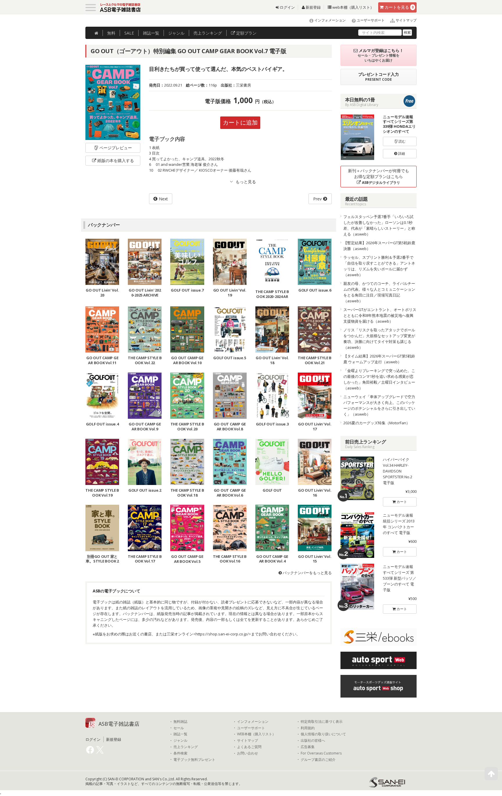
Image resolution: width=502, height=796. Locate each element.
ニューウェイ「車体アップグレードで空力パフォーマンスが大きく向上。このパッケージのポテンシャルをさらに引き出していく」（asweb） (379, 405)
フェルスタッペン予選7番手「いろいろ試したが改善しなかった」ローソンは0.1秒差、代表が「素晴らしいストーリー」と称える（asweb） (379, 225)
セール (178, 728)
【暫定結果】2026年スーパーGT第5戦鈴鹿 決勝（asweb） (379, 245)
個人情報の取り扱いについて (323, 734)
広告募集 (308, 747)
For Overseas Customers (321, 753)
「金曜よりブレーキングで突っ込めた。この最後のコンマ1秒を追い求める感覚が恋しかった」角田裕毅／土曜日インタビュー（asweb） (379, 379)
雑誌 (151, 33)
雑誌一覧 (180, 734)
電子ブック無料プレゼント (194, 759)
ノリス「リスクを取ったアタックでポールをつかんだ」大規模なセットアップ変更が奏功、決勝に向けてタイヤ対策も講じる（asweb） (379, 338)
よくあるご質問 (249, 747)
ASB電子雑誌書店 (118, 723)
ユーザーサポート (370, 20)
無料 (111, 33)
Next (163, 199)
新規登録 (313, 7)
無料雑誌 (180, 721)
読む (402, 141)
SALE (129, 33)
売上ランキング (185, 747)
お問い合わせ (247, 753)
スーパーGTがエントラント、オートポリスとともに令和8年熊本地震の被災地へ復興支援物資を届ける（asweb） (379, 315)
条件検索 (180, 753)
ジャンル (176, 33)
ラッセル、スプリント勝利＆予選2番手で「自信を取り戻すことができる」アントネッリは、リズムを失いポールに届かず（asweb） (379, 266)
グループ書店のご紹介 (318, 759)
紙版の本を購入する (115, 160)
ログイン (287, 7)
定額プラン (246, 33)
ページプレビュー (115, 147)
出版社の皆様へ (313, 740)
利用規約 (308, 728)
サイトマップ (406, 20)
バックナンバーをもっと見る (307, 572)
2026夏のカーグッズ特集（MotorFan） (376, 422)
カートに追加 (240, 122)
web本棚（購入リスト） (352, 7)
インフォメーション (329, 20)
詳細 (401, 153)
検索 (407, 32)
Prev (317, 199)
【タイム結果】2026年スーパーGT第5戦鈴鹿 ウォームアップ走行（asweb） (379, 358)
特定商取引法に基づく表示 (322, 721)
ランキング (207, 33)
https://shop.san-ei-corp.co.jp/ (222, 634)
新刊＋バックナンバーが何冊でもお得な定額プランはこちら (378, 176)
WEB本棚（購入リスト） (256, 734)
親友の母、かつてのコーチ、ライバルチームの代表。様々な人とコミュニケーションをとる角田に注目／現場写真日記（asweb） (379, 292)
